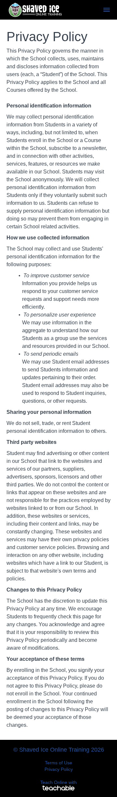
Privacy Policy (59, 769)
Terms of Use (58, 762)
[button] (106, 9)
